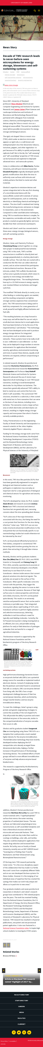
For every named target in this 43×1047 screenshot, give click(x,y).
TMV (17, 72)
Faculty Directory (21, 995)
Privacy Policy (4, 1041)
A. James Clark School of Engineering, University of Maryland (14, 7)
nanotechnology (10, 80)
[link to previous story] (4, 945)
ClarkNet (21, 1024)
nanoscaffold (25, 72)
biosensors (20, 75)
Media (21, 1012)
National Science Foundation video (16, 928)
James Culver (19, 109)
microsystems (28, 77)
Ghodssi (5, 72)
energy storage (10, 75)
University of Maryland (21, 2)
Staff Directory (21, 1001)
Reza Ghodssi (17, 104)
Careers (21, 1006)
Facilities (21, 1018)
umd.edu (3, 1044)
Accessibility (13, 1041)
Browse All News (9, 956)
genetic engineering (25, 80)
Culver (12, 72)
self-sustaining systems (13, 77)
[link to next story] (8, 945)
